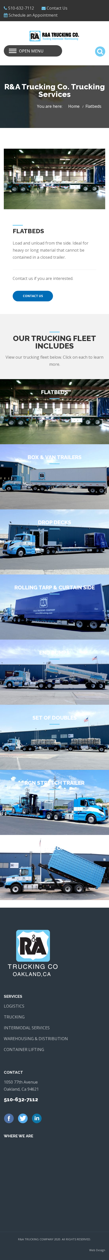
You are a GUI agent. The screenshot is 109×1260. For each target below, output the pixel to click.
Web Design (97, 1250)
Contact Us (57, 8)
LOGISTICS (14, 1006)
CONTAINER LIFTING (24, 1049)
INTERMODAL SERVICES (27, 1028)
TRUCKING (14, 1017)
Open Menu (31, 51)
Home (74, 106)
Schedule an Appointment (33, 15)
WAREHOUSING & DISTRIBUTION (36, 1038)
